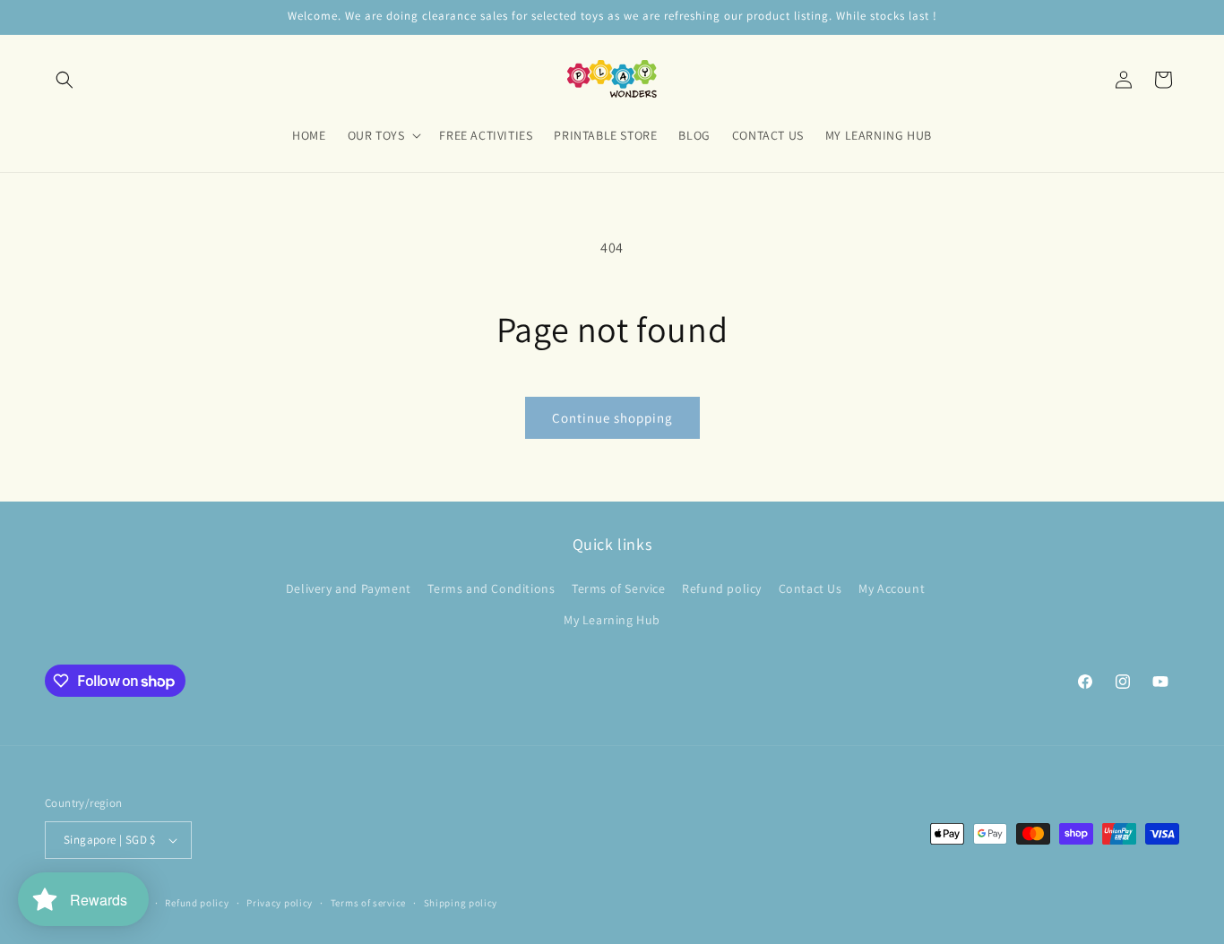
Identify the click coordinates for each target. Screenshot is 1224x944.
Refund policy (722, 588)
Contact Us (810, 588)
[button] (64, 79)
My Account (891, 588)
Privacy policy (279, 903)
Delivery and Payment (348, 588)
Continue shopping (612, 417)
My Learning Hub (612, 620)
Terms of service (368, 903)
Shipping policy (461, 903)
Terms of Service (619, 588)
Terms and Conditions (491, 588)
